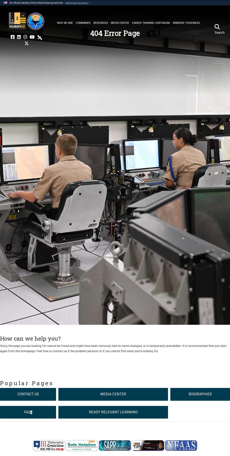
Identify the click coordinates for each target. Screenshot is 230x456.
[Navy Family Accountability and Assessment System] (181, 445)
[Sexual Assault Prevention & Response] (115, 445)
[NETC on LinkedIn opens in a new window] (19, 37)
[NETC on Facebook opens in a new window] (13, 37)
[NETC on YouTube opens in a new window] (32, 37)
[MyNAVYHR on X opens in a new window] (26, 43)
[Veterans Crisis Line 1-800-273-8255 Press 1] (49, 445)
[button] (78, 3)
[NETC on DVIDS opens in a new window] (39, 37)
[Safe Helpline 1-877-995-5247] (82, 445)
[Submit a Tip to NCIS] (148, 445)
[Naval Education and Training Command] (26, 21)
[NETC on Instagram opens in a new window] (25, 37)
